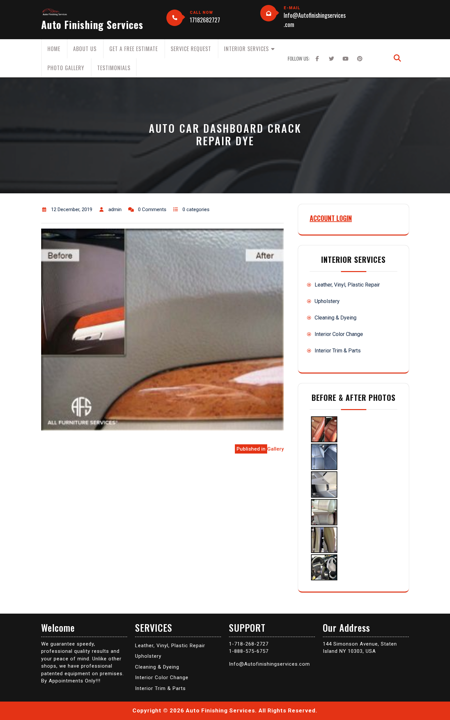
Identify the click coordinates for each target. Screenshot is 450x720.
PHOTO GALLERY (65, 68)
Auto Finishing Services (92, 24)
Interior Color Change (339, 334)
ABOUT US (85, 49)
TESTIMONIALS (113, 68)
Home (53, 49)
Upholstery (327, 301)
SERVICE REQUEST (191, 49)
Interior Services (246, 49)
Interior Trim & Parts (338, 350)
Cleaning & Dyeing (335, 318)
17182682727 (205, 19)
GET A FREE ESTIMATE (133, 49)
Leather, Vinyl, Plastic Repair (347, 285)
